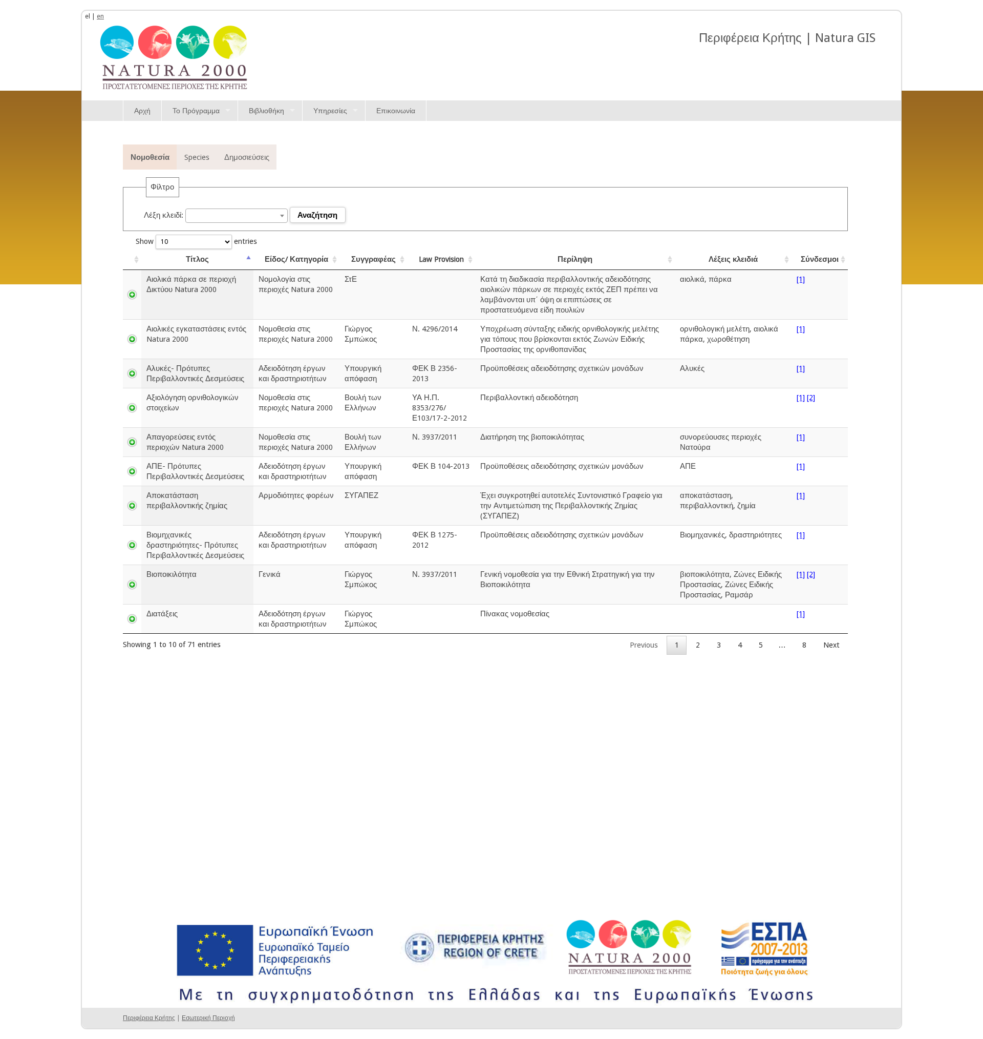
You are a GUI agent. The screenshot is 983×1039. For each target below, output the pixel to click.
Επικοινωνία (395, 111)
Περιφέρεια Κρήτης (149, 1018)
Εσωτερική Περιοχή (208, 1018)
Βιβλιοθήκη (266, 111)
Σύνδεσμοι (820, 259)
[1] (801, 279)
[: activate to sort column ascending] (132, 259)
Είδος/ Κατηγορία (296, 259)
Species (196, 157)
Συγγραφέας (373, 259)
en (100, 16)
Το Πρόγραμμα (196, 111)
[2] (811, 397)
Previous (644, 644)
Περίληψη (575, 259)
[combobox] (236, 216)
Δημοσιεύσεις (246, 157)
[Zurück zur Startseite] (174, 56)
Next (831, 644)
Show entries (196, 241)
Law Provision (441, 259)
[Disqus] (491, 783)
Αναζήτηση (317, 215)
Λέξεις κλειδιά (733, 259)
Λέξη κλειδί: (164, 215)
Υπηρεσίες (330, 111)
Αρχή (142, 111)
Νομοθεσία (150, 157)
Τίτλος (197, 259)
